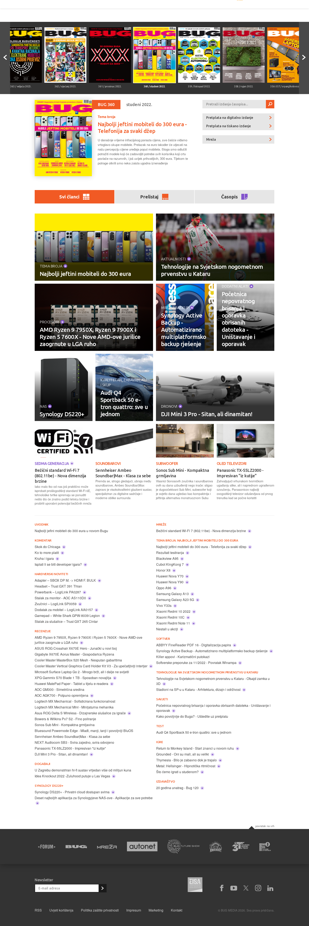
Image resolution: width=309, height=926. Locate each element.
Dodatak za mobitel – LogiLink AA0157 (64, 609)
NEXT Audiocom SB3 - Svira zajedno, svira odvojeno (74, 742)
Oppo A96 (164, 587)
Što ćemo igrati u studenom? (177, 771)
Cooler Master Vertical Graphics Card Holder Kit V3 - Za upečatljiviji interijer (91, 666)
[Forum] (47, 847)
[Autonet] (142, 846)
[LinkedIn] (270, 888)
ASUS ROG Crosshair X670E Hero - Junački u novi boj (76, 648)
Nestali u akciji (167, 629)
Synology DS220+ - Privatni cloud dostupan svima (72, 792)
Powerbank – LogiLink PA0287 (58, 592)
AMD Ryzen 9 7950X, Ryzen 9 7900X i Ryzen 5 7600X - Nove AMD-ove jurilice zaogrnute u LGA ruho (90, 336)
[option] (65, 58)
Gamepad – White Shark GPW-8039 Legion (68, 615)
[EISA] (195, 885)
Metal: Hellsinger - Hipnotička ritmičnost (186, 765)
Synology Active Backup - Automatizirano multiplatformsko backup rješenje (183, 329)
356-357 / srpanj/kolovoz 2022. (288, 86)
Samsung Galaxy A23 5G (175, 599)
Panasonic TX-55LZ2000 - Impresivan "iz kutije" (240, 473)
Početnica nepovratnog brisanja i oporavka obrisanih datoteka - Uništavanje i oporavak (238, 319)
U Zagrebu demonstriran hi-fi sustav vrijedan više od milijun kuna (83, 770)
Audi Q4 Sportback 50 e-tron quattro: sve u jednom (124, 403)
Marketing (156, 910)
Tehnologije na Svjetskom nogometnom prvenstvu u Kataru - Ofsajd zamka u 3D (213, 681)
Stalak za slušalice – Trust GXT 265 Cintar (66, 621)
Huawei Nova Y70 (170, 576)
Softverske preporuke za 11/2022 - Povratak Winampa (196, 662)
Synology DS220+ (62, 414)
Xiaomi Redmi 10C (170, 617)
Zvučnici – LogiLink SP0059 (56, 603)
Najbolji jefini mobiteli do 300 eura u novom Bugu (71, 530)
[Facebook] (222, 888)
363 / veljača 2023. (20, 86)
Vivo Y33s (164, 605)
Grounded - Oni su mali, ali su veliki (183, 754)
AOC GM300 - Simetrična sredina (59, 689)
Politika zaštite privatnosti (100, 910)
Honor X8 (163, 570)
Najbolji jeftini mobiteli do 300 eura (85, 273)
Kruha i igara (45, 558)
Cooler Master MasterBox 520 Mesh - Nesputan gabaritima (78, 660)
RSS (38, 910)
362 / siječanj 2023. (65, 86)
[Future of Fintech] (265, 846)
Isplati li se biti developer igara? (59, 564)
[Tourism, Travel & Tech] (240, 846)
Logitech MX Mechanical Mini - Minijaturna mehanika (74, 707)
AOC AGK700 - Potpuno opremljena (62, 695)
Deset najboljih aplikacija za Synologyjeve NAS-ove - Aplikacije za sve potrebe (94, 797)
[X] (246, 888)
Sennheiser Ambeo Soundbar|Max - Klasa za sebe (123, 473)
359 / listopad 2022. (199, 86)
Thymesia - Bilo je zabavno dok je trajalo (187, 760)
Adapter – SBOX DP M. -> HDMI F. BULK (66, 580)
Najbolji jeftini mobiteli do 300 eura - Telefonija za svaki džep (201, 546)
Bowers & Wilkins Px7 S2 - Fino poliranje (65, 718)
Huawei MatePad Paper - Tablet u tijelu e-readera (72, 683)
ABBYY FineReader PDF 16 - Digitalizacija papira (194, 645)
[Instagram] (258, 888)
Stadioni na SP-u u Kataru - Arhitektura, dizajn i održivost (198, 689)
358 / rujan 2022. (243, 86)
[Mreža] (107, 847)
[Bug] (76, 846)
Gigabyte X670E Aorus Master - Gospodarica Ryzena (74, 654)
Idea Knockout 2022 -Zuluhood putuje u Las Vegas (73, 776)
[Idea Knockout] (215, 846)
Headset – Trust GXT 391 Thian (58, 586)
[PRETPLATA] (102, 888)
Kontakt (176, 910)
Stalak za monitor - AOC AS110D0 (61, 597)
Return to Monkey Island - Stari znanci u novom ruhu (195, 748)
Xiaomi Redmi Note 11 (173, 623)
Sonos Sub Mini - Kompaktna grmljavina (182, 473)
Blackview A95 (167, 558)
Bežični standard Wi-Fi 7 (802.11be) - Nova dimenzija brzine (60, 476)
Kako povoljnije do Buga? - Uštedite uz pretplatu (192, 716)
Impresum (133, 910)
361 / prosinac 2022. (109, 86)
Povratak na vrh (264, 826)
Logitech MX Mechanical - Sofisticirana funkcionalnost (75, 701)
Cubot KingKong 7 (170, 564)
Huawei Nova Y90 (170, 582)
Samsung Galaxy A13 (173, 593)
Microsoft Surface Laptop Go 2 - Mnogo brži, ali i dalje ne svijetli (82, 671)
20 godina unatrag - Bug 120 (177, 787)
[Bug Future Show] (183, 846)
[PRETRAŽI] (270, 104)
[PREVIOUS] (5, 58)
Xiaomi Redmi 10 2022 (173, 611)
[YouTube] (234, 888)
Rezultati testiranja (170, 552)
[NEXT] (304, 58)
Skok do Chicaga (48, 546)
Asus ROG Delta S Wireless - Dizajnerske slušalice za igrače (81, 713)
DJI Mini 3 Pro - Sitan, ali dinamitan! (206, 414)
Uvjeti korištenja (61, 910)
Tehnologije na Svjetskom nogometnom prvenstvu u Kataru (212, 270)
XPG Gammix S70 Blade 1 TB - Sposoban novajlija (73, 677)
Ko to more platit (47, 552)
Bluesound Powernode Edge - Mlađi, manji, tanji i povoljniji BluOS (84, 730)
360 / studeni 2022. (154, 86)
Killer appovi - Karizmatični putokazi (183, 656)
